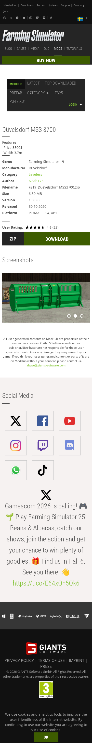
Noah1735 (37, 180)
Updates (53, 5)
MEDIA (35, 49)
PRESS (46, 666)
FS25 (59, 92)
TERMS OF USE (51, 660)
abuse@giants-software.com (46, 365)
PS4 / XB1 (18, 101)
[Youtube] (24, 17)
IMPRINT (76, 660)
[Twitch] (38, 17)
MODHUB (16, 84)
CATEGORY (36, 92)
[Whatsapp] (5, 17)
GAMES (21, 49)
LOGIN (73, 104)
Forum (40, 5)
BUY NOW (46, 60)
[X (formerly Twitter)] (11, 18)
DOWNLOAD (56, 239)
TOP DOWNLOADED (60, 83)
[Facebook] (17, 17)
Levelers (35, 174)
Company (79, 5)
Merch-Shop (10, 5)
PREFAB (16, 92)
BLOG (8, 49)
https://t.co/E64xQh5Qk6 (46, 583)
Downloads (27, 5)
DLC (47, 49)
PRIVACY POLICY (19, 660)
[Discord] (44, 17)
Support (65, 5)
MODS (58, 49)
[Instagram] (31, 17)
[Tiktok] (51, 17)
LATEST (33, 83)
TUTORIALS (74, 49)
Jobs (5, 11)
